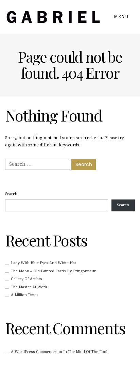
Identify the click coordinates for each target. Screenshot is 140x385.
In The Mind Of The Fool (85, 352)
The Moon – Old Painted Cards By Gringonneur (53, 271)
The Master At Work (29, 287)
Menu (122, 16)
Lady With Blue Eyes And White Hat (43, 263)
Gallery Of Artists (26, 279)
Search (11, 194)
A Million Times (24, 295)
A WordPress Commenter (33, 352)
